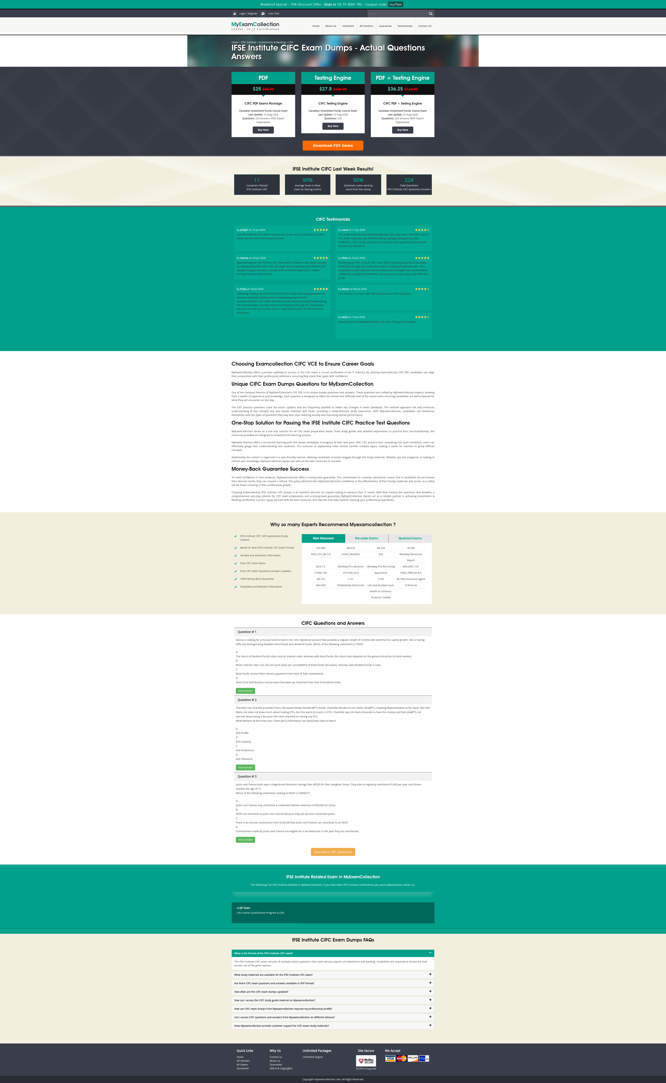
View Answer (245, 690)
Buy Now (263, 129)
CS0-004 (320, 548)
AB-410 (351, 548)
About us (275, 1060)
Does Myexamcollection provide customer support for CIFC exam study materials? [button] (281, 1025)
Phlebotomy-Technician (350, 585)
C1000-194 (321, 572)
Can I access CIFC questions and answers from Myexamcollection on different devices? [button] (284, 1017)
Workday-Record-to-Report (410, 557)
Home (315, 26)
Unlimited (348, 26)
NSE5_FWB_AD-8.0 (411, 572)
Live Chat (273, 13)
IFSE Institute (248, 42)
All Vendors (366, 26)
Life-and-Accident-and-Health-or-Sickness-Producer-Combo (381, 591)
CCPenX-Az (411, 585)
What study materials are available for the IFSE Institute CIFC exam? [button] (273, 974)
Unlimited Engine (313, 1057)
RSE (381, 554)
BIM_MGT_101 (411, 566)
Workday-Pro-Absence (351, 566)
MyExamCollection (255, 26)
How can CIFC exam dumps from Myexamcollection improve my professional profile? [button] (283, 1008)
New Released (323, 538)
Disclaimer (243, 1068)
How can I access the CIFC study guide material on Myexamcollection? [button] (274, 1000)
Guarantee (385, 26)
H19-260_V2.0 (350, 572)
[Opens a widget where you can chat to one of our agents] (642, 1063)
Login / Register (249, 13)
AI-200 (411, 548)
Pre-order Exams (366, 538)
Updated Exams (410, 538)
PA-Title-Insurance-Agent (411, 579)
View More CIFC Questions (333, 852)
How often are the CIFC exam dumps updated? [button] (261, 991)
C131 (351, 579)
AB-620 (381, 548)
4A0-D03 (321, 585)
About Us (330, 26)
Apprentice (380, 572)
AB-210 (321, 579)
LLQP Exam (243, 907)
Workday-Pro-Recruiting (381, 566)
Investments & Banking (272, 42)
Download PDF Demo (333, 145)
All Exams (242, 1064)
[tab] (333, 953)
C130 (381, 579)
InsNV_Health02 (351, 554)
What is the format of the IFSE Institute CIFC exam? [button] (263, 953)
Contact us (276, 1057)
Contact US (425, 26)
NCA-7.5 (320, 566)
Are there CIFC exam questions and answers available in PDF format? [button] (274, 983)
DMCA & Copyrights (281, 1068)
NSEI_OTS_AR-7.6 (321, 554)
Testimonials (405, 26)
